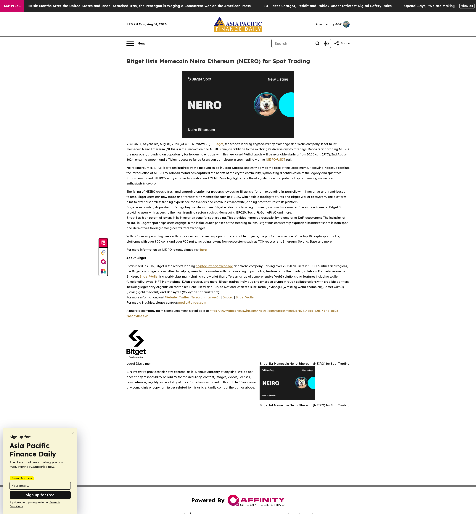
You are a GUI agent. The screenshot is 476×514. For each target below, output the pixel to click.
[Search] (317, 43)
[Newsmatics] (103, 271)
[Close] (72, 433)
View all (467, 6)
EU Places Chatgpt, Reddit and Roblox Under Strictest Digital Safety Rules (327, 6)
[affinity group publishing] (103, 261)
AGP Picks (12, 6)
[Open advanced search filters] (326, 43)
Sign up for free (40, 495)
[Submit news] (103, 243)
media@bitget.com (192, 302)
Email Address (22, 478)
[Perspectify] (103, 252)
